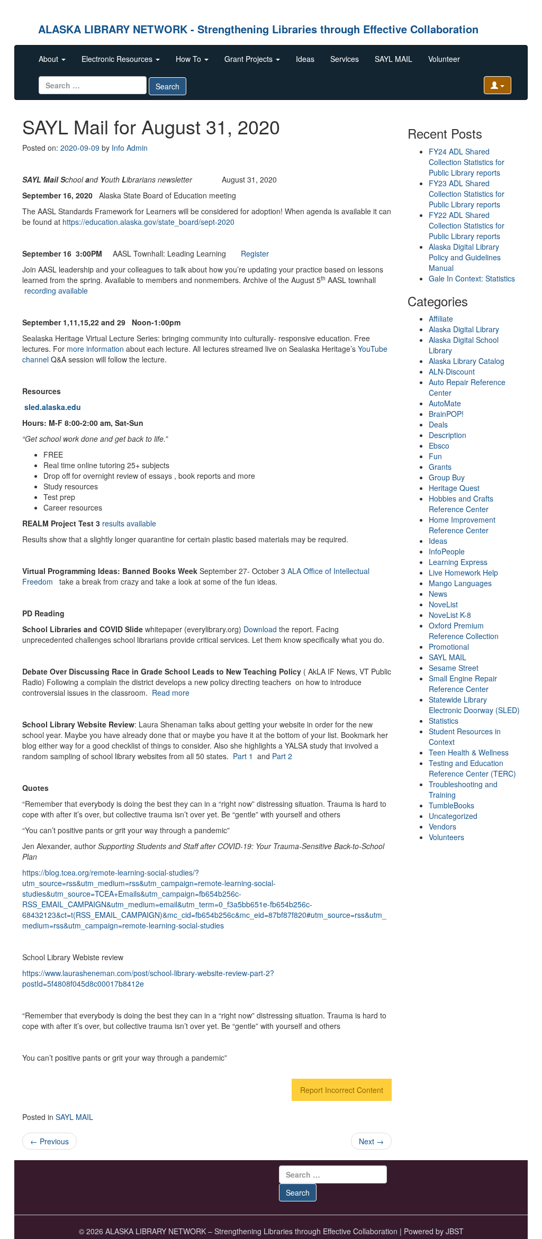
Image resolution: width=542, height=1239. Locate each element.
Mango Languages (460, 583)
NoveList (443, 604)
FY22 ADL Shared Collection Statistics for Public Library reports (466, 225)
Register (255, 253)
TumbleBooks (451, 805)
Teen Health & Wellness (469, 752)
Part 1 (243, 756)
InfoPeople (447, 551)
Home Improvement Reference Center (462, 524)
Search (167, 86)
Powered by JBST (434, 1231)
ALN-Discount (452, 371)
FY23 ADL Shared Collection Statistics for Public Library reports (466, 193)
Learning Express (458, 562)
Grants (440, 466)
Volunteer (444, 58)
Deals (438, 424)
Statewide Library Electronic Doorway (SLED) (474, 704)
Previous (49, 1141)
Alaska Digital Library (464, 329)
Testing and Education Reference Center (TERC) (472, 768)
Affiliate (441, 318)
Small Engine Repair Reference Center (463, 683)
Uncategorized (453, 815)
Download (260, 629)
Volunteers (446, 837)
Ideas (305, 58)
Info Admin (130, 147)
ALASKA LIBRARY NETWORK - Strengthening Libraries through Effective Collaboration (258, 29)
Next (371, 1141)
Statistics (443, 720)
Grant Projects (249, 58)
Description (447, 435)
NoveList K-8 (450, 614)
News (438, 593)
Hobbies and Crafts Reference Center (461, 503)
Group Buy (447, 477)
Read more (170, 692)
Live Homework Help (463, 572)
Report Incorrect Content (341, 1090)
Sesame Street (453, 667)
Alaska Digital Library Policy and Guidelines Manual (465, 257)
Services (344, 58)
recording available (56, 290)
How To (189, 58)
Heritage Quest (454, 487)
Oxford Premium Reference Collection (464, 630)
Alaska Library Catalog (466, 361)
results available (129, 523)
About (49, 58)
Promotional (449, 646)
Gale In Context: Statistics (472, 278)
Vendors (442, 826)
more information (95, 348)
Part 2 (282, 756)
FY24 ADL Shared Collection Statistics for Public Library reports (466, 162)
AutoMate (445, 403)
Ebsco (439, 445)
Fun (435, 456)
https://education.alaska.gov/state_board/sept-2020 (148, 221)
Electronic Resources (118, 58)
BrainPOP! (446, 413)
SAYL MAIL (393, 58)
